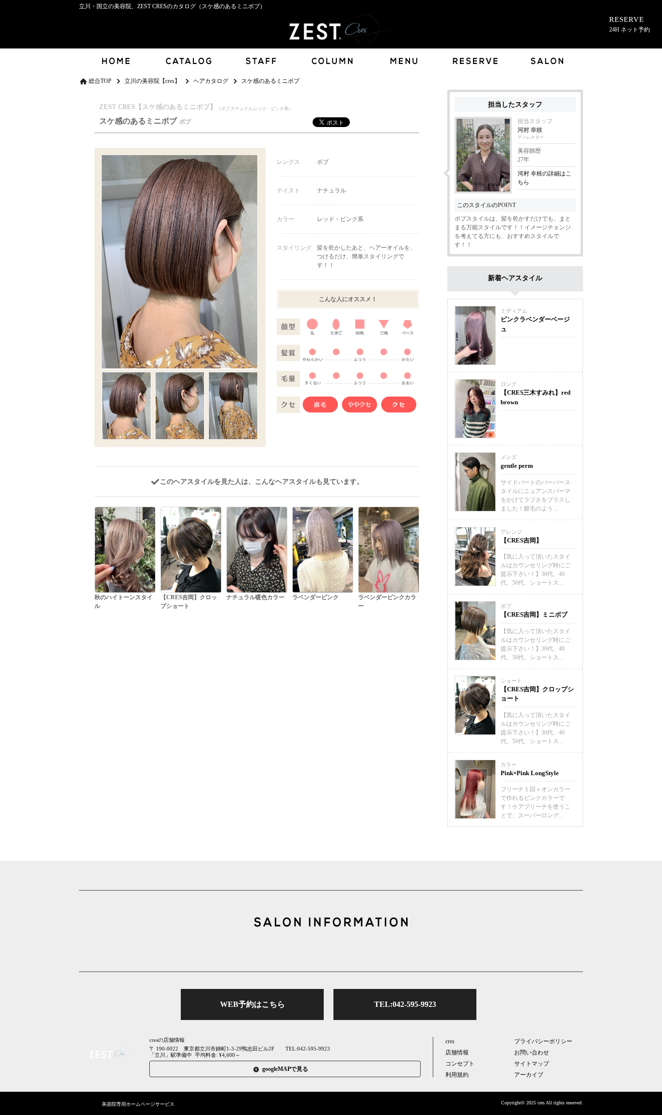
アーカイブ (528, 1074)
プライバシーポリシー (543, 1041)
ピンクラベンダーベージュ (535, 324)
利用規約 (457, 1074)
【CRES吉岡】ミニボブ (534, 614)
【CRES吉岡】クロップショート (537, 693)
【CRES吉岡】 (521, 540)
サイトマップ (531, 1063)
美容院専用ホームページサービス (138, 1104)
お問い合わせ (531, 1052)
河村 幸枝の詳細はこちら (544, 178)
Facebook (331, 949)
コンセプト (459, 1063)
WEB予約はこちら (252, 1004)
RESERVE (629, 24)
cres (450, 1041)
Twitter (300, 949)
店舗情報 (457, 1052)
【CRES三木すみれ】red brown (535, 397)
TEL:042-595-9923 (405, 1004)
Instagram (361, 949)
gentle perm (517, 465)
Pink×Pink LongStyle (530, 773)
